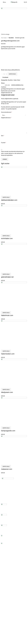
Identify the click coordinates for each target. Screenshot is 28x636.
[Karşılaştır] (3, 194)
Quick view (7, 194)
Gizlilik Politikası (7, 487)
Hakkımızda (6, 493)
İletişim (5, 495)
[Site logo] (14, 2)
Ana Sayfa (6, 485)
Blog (4, 490)
